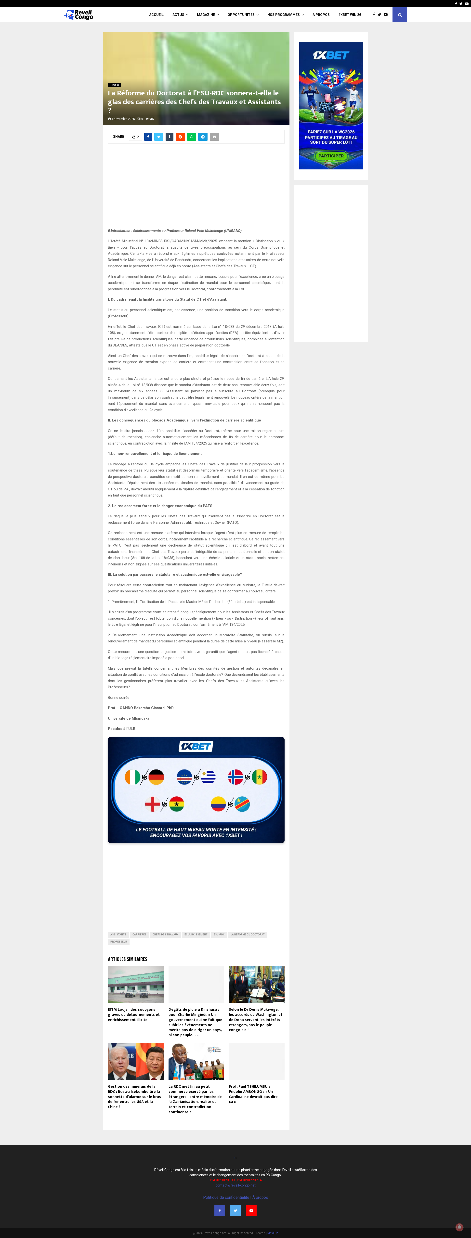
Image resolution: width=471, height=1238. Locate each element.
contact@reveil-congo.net (236, 1185)
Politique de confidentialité (226, 1197)
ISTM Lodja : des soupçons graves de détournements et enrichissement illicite (134, 1014)
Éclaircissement (196, 934)
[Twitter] (461, 3)
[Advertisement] (196, 188)
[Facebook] (456, 3)
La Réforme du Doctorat (248, 934)
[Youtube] (467, 3)
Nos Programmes (283, 15)
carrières (139, 934)
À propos (260, 1197)
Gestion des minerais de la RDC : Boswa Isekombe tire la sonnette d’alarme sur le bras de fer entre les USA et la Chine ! (134, 1096)
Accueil (156, 15)
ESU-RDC (219, 934)
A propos (321, 15)
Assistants (118, 934)
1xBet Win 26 (350, 15)
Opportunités (241, 15)
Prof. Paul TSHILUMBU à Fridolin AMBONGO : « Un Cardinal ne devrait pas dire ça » (253, 1094)
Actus (178, 15)
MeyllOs (272, 1233)
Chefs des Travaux (165, 934)
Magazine (206, 15)
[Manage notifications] (459, 1227)
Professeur (118, 941)
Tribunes (114, 84)
